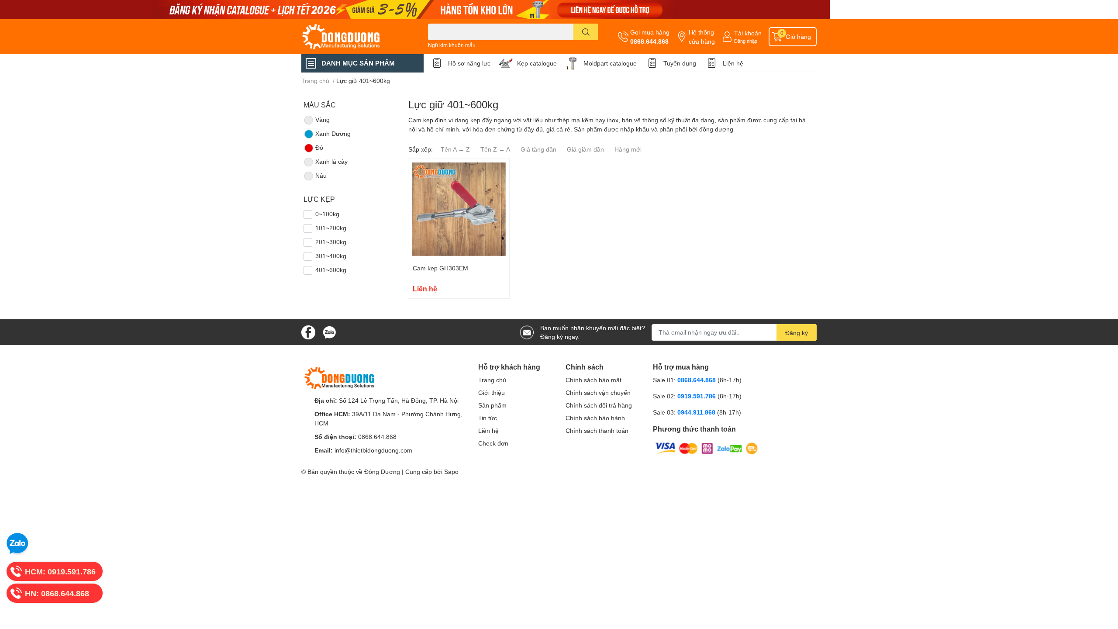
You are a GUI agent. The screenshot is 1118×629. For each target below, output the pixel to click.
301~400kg (330, 255)
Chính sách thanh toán (597, 430)
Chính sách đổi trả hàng (599, 405)
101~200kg (330, 228)
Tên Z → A (495, 149)
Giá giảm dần (585, 149)
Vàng (322, 119)
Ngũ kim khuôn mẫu (452, 45)
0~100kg (327, 214)
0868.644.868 (649, 41)
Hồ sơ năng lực (469, 63)
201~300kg (330, 241)
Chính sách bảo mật (593, 380)
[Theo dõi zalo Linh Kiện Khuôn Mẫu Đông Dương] (329, 331)
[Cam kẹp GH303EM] (459, 209)
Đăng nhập (745, 41)
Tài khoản (748, 33)
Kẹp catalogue (537, 63)
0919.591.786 (697, 396)
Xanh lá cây (331, 161)
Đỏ (319, 147)
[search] (585, 32)
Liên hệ (733, 63)
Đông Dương (382, 471)
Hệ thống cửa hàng (702, 36)
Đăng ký (796, 332)
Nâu (321, 175)
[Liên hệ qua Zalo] (17, 544)
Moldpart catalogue (610, 63)
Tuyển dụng (679, 63)
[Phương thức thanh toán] (706, 448)
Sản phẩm (492, 405)
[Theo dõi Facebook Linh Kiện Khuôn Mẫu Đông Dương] (308, 331)
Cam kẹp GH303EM (440, 268)
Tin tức (487, 418)
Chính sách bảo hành (595, 418)
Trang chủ (492, 380)
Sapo (451, 471)
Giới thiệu (491, 392)
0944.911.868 (697, 412)
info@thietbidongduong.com (373, 450)
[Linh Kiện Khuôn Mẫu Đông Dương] (355, 37)
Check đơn (493, 443)
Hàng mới (628, 149)
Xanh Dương (333, 133)
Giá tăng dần (538, 149)
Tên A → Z (455, 149)
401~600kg (330, 269)
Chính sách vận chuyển (598, 392)
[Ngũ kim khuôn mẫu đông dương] (559, 9)
